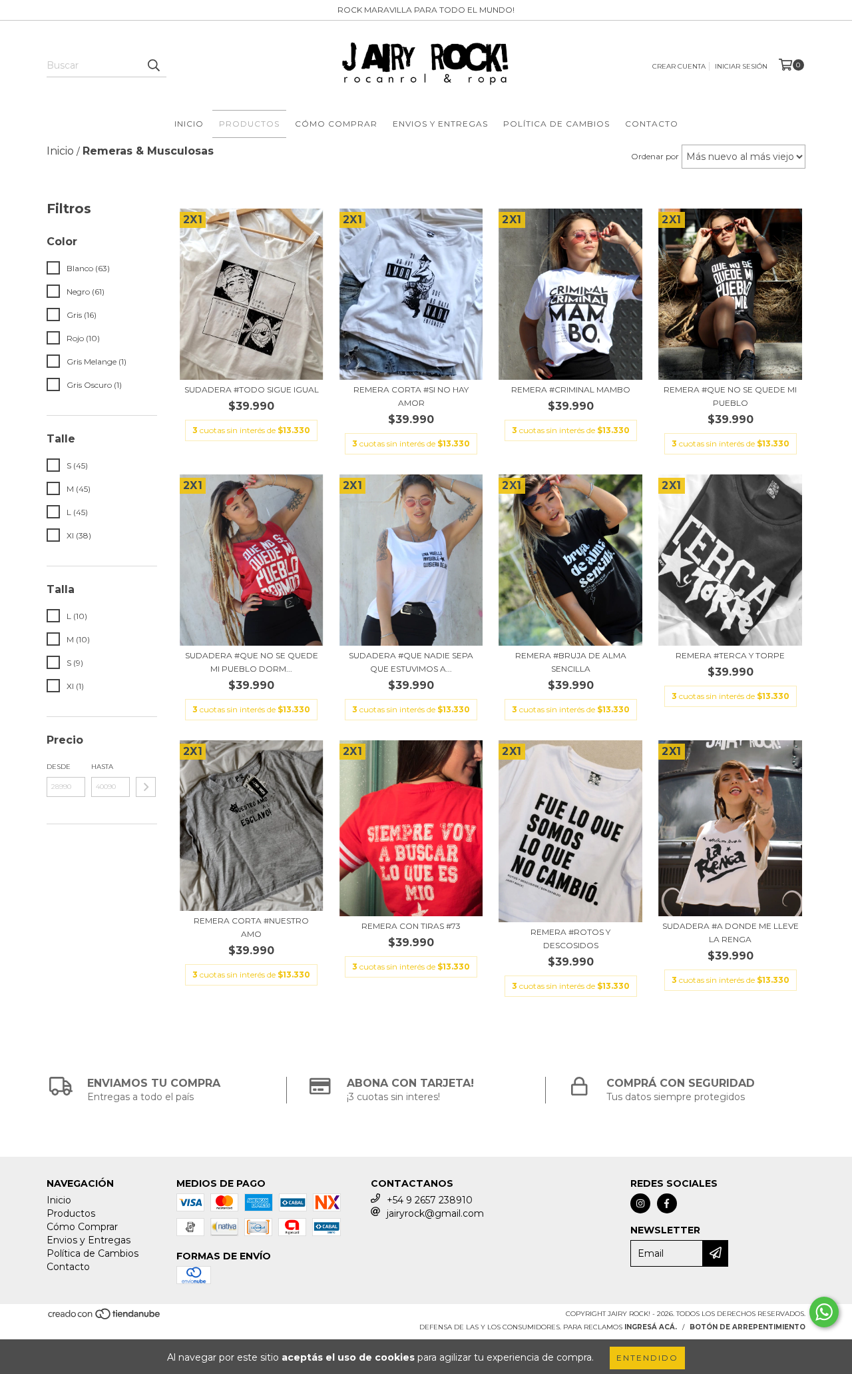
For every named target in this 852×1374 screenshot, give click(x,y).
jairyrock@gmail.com (435, 1213)
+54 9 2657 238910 (430, 1200)
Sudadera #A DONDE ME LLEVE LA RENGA (730, 932)
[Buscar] (153, 65)
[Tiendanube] (105, 1317)
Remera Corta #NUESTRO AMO (251, 927)
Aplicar (146, 787)
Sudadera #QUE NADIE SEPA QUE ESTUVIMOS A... (411, 662)
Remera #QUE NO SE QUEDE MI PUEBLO (730, 396)
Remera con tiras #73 (411, 926)
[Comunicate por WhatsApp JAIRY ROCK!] (824, 1312)
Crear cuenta (679, 66)
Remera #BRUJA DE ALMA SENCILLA (570, 662)
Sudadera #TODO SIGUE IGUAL (251, 389)
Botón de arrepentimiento (747, 1327)
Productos (249, 124)
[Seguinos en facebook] (667, 1203)
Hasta (102, 766)
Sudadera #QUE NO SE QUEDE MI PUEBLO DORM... (251, 662)
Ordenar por (655, 156)
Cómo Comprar (336, 124)
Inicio (189, 124)
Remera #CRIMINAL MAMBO (570, 389)
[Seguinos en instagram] (640, 1203)
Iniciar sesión (741, 66)
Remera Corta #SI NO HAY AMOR (411, 396)
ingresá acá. (650, 1327)
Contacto (651, 124)
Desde (59, 766)
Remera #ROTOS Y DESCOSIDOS (570, 938)
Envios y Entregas (440, 124)
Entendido (647, 1358)
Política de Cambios (556, 124)
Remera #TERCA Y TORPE (730, 655)
